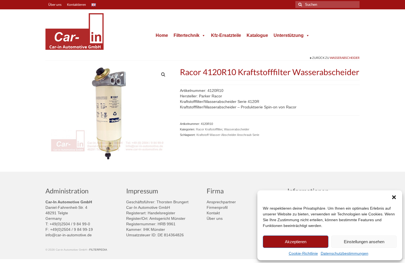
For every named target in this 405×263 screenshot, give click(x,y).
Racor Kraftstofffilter (209, 129)
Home (162, 35)
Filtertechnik (186, 35)
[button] (394, 197)
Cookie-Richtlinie (303, 253)
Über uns (215, 218)
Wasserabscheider (345, 57)
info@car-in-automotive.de (68, 235)
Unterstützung (289, 35)
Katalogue (257, 35)
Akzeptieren (295, 241)
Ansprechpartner (221, 202)
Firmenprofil (217, 207)
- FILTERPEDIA (97, 249)
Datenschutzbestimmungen (344, 253)
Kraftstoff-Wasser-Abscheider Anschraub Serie (227, 134)
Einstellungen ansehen (364, 241)
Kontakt (213, 213)
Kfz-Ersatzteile (226, 35)
